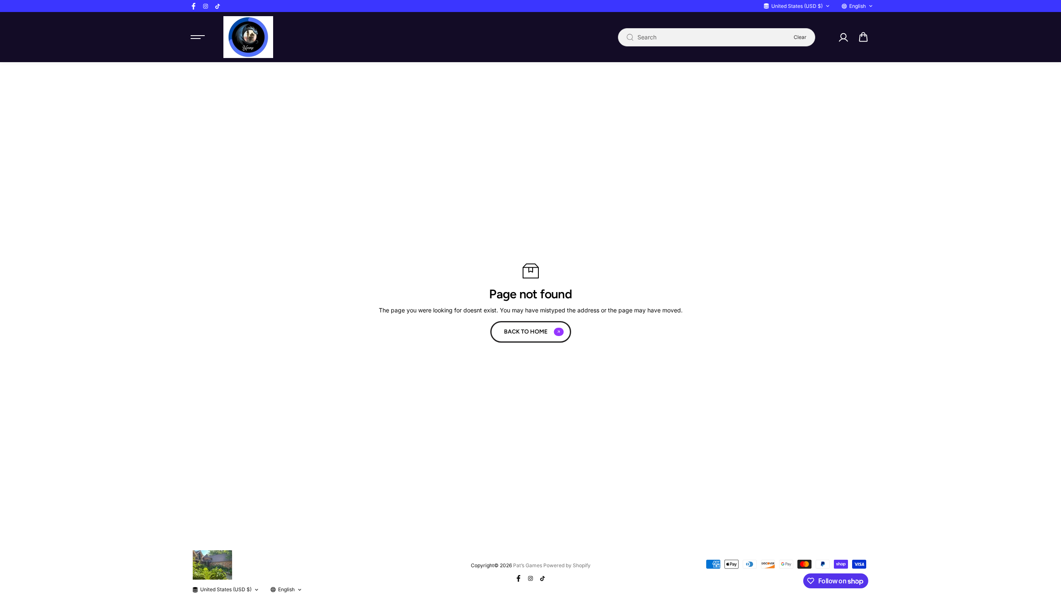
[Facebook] (194, 6)
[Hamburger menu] (198, 37)
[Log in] (843, 37)
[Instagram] (206, 6)
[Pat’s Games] (248, 37)
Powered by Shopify (567, 565)
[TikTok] (218, 6)
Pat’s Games (527, 565)
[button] (863, 37)
